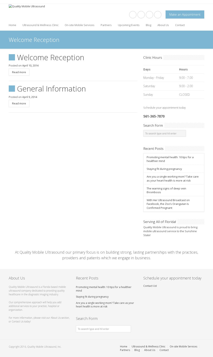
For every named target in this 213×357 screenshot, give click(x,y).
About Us (163, 25)
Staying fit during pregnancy (164, 169)
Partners (106, 25)
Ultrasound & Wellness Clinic (40, 25)
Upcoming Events (129, 25)
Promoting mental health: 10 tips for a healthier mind (103, 288)
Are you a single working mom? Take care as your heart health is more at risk (173, 178)
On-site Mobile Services (79, 25)
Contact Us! (150, 286)
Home (12, 25)
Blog (148, 25)
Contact (180, 25)
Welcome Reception (50, 57)
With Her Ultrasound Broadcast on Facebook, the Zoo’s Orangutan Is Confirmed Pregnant (168, 204)
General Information (51, 89)
